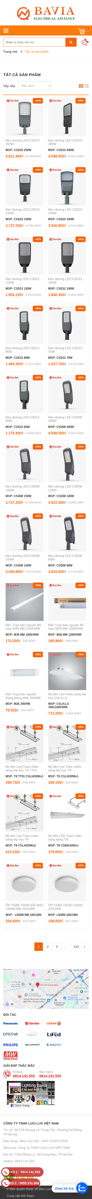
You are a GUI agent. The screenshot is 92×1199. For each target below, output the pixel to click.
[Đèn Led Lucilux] (46, 13)
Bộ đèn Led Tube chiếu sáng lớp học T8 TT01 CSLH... (22, 770)
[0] (81, 32)
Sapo (30, 1195)
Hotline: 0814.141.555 (19, 1161)
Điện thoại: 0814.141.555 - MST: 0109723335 (35, 1141)
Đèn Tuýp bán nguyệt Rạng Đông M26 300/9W (23, 695)
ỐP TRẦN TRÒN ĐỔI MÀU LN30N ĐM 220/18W (25, 907)
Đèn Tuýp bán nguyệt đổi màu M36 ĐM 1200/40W (23, 626)
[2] (84, 946)
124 (76, 946)
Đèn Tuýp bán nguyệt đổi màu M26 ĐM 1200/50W (66, 626)
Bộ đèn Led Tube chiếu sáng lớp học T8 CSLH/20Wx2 (22, 839)
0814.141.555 (24, 1076)
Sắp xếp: (9, 86)
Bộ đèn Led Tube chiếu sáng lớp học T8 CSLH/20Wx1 (64, 770)
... (66, 946)
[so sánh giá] (46, 1175)
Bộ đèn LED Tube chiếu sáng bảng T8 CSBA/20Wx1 (65, 839)
